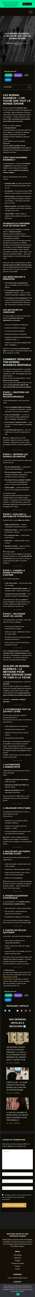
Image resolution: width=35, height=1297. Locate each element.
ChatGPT (8, 75)
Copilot (8, 79)
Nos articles (9, 1063)
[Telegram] (26, 1011)
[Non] (33, 1290)
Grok (26, 75)
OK (18, 1294)
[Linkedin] (9, 1011)
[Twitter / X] (13, 1011)
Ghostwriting (17, 1255)
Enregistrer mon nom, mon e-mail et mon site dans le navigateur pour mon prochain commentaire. (16, 1197)
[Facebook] (5, 1011)
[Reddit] (30, 1011)
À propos (17, 1266)
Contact (17, 1269)
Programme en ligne (17, 1263)
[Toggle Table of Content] (28, 87)
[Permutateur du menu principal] (31, 12)
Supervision (17, 1258)
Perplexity (18, 75)
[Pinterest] (22, 1011)
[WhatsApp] (17, 1011)
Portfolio (17, 1260)
